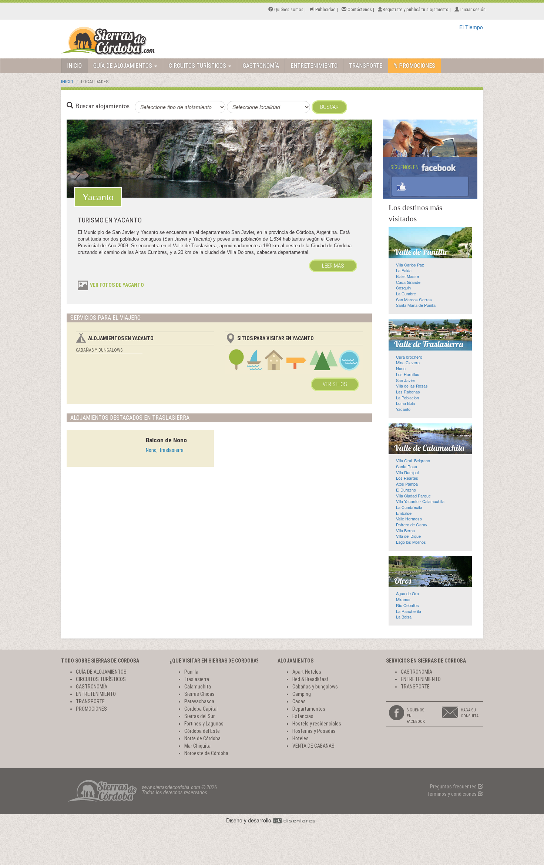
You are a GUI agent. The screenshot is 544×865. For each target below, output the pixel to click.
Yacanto (403, 409)
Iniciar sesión (472, 9)
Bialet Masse (407, 276)
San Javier (405, 380)
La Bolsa (404, 617)
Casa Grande (408, 282)
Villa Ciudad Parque (413, 496)
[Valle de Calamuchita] (430, 439)
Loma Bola (405, 403)
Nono (401, 368)
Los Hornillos (407, 374)
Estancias (302, 716)
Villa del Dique (408, 536)
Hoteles (300, 738)
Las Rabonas (408, 392)
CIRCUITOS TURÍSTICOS (198, 65)
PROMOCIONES (91, 709)
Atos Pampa (407, 484)
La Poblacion (407, 397)
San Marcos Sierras (414, 299)
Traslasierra (196, 679)
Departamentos (308, 709)
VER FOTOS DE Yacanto (117, 285)
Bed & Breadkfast (310, 679)
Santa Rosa (406, 466)
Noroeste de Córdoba (206, 753)
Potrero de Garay (411, 524)
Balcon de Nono (166, 440)
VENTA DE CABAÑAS (313, 746)
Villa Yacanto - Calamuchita (420, 501)
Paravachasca (199, 701)
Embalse (404, 513)
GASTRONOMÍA (261, 65)
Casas (299, 701)
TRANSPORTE (365, 65)
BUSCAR (329, 107)
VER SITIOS (335, 384)
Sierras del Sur (199, 716)
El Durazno (406, 490)
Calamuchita (197, 687)
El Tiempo (471, 27)
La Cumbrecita (409, 507)
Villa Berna (405, 530)
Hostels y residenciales (316, 724)
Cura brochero (409, 357)
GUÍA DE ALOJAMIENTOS (123, 65)
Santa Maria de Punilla (416, 305)
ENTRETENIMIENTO (314, 65)
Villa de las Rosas (412, 386)
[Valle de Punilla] (430, 242)
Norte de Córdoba (202, 738)
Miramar (403, 599)
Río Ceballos (407, 605)
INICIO (74, 65)
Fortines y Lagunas (204, 724)
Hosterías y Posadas (314, 731)
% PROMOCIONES (414, 65)
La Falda (404, 270)
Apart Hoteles (306, 672)
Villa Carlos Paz (410, 265)
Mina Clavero (408, 362)
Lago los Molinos (411, 542)
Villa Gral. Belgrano (413, 460)
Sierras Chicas (199, 694)
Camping (301, 694)
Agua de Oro (407, 593)
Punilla (191, 672)
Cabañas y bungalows (99, 350)
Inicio (67, 81)
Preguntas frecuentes (454, 786)
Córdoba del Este (202, 731)
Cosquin (403, 288)
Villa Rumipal (407, 472)
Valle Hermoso (409, 519)
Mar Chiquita (197, 746)
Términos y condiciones (452, 794)
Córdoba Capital (201, 709)
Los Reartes (407, 478)
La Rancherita (408, 611)
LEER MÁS (333, 265)
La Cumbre (406, 293)
